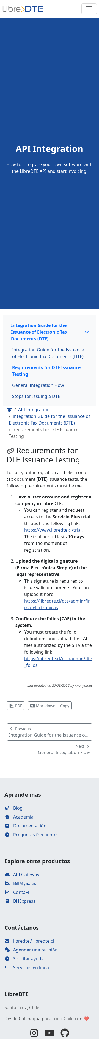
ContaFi (20, 892)
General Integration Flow (38, 385)
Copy (64, 705)
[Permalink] (11, 450)
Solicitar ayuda (28, 959)
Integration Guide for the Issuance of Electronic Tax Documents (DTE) (48, 353)
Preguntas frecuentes (35, 835)
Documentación (29, 826)
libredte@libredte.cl (33, 941)
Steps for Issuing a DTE (36, 396)
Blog (17, 808)
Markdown (45, 705)
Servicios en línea (30, 968)
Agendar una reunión (35, 950)
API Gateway (25, 874)
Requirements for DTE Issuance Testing (46, 370)
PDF (18, 705)
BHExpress (23, 901)
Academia (23, 817)
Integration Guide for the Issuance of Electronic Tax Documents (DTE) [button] (39, 332)
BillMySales (24, 883)
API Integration (34, 410)
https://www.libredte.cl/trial (53, 530)
